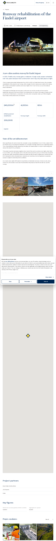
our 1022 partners (10, 261)
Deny (10, 281)
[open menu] (53, 2)
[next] (51, 173)
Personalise (27, 281)
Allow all (46, 281)
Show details (49, 277)
